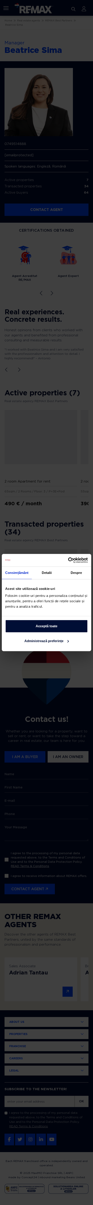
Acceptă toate (46, 626)
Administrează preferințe (43, 641)
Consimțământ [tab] (16, 573)
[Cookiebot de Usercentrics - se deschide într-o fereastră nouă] (68, 560)
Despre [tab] (76, 573)
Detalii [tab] (47, 573)
